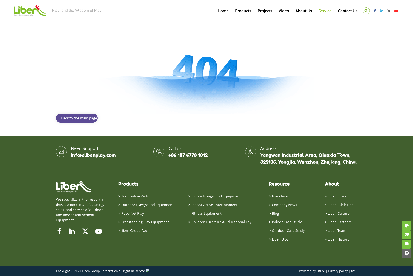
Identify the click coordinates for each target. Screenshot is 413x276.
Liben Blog (280, 239)
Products (243, 10)
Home (223, 10)
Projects (265, 10)
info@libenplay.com (93, 155)
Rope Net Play (132, 213)
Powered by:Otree (312, 271)
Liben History (338, 239)
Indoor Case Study (287, 222)
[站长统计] (147, 271)
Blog (275, 213)
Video (284, 10)
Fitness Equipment (206, 213)
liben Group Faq (134, 230)
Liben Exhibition (341, 204)
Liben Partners (340, 222)
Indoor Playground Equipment (216, 196)
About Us (304, 10)
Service (325, 10)
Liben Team (337, 230)
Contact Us (348, 10)
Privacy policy (338, 271)
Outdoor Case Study (288, 230)
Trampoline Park (134, 196)
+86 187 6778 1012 (188, 155)
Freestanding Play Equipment (145, 222)
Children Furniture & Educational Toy (221, 222)
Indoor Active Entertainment (214, 204)
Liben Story (337, 196)
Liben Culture (339, 213)
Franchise (280, 196)
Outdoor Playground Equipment (147, 204)
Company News (284, 204)
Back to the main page (79, 118)
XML (354, 271)
